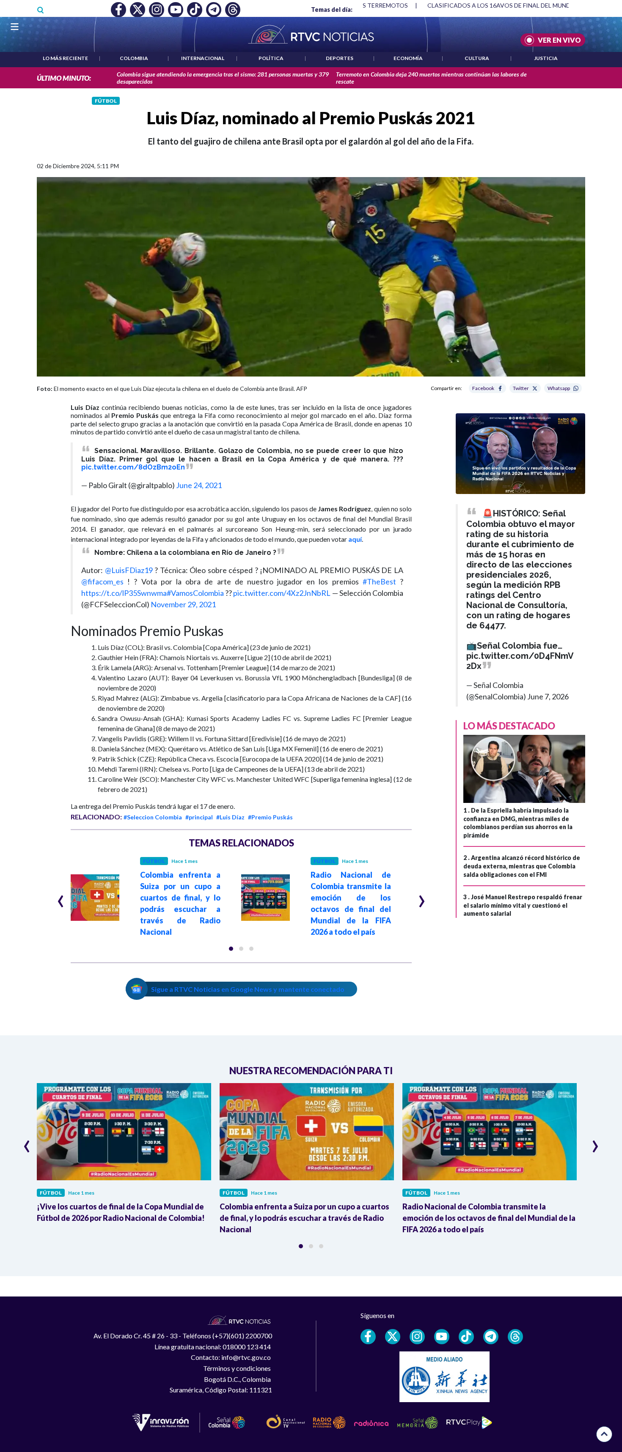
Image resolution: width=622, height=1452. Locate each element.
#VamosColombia (195, 593)
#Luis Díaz (230, 817)
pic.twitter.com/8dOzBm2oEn (133, 467)
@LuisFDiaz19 (129, 570)
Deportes (339, 58)
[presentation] (61, 897)
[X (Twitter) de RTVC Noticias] (392, 1336)
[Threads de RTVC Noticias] (515, 1336)
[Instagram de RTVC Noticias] (417, 1336)
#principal (199, 817)
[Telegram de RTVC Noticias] (490, 1336)
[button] (231, 948)
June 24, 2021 (199, 485)
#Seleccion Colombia (153, 817)
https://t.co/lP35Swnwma (124, 593)
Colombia (134, 58)
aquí (355, 539)
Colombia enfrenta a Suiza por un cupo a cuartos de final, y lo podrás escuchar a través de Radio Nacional (304, 1218)
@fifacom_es (102, 581)
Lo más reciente (65, 58)
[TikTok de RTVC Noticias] (466, 1336)
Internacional (202, 58)
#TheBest (379, 581)
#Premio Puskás (270, 817)
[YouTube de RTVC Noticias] (441, 1336)
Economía (408, 58)
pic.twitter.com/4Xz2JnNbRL (281, 593)
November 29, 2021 (183, 604)
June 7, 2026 (548, 696)
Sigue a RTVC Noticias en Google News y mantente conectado (247, 989)
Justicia (546, 58)
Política (271, 58)
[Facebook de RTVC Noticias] (368, 1336)
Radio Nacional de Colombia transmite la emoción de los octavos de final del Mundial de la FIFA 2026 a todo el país (488, 1218)
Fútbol (106, 101)
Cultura (477, 58)
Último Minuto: (64, 78)
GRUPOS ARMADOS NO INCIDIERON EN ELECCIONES (507, 5)
